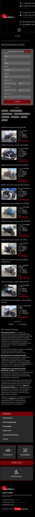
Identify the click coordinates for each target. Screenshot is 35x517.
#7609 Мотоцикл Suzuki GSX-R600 (14, 145)
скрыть (27, 51)
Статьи (5, 439)
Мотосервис (7, 426)
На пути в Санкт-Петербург (22, 113)
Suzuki (27, 40)
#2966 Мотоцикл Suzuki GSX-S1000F (15, 204)
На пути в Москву (7, 113)
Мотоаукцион (8, 418)
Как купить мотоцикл (10, 435)
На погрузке (15, 117)
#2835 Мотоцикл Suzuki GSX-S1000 (14, 165)
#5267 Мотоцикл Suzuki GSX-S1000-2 (15, 185)
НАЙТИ (17, 102)
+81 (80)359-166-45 (8, 505)
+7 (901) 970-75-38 (8, 502)
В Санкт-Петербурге (15, 110)
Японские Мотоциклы (8, 40)
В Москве (4, 110)
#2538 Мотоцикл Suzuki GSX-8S (13, 127)
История (4, 120)
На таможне (5, 117)
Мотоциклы (7, 414)
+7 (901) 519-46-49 (8, 500)
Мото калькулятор (9, 422)
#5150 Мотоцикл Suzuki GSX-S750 (14, 240)
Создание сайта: (7, 509)
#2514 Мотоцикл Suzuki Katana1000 (15, 282)
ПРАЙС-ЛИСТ (16, 463)
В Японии (24, 117)
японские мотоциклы (13, 495)
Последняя (22, 324)
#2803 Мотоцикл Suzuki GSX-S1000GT (16, 221)
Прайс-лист (7, 430)
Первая (10, 324)
